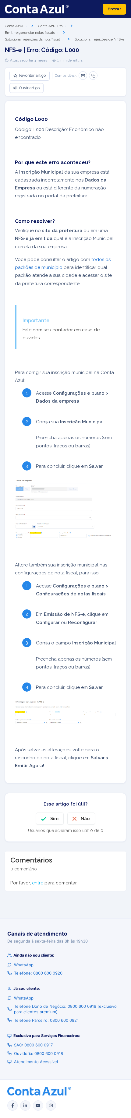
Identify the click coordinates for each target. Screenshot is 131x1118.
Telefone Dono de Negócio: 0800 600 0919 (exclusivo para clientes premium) (65, 1009)
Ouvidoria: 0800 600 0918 (38, 1053)
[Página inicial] (37, 9)
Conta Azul (14, 26)
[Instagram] (51, 1105)
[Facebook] (12, 1105)
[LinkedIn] (25, 1105)
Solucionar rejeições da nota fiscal (32, 39)
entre (37, 883)
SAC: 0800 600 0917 (33, 1044)
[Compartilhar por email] (83, 75)
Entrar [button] (114, 8)
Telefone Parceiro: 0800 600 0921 (46, 1020)
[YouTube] (38, 1105)
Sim (54, 818)
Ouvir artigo (29, 88)
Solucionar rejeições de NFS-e (99, 39)
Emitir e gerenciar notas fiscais (30, 32)
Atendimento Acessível (36, 1061)
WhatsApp (24, 964)
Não (85, 818)
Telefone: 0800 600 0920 (38, 973)
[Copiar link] (93, 75)
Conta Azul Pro (50, 26)
